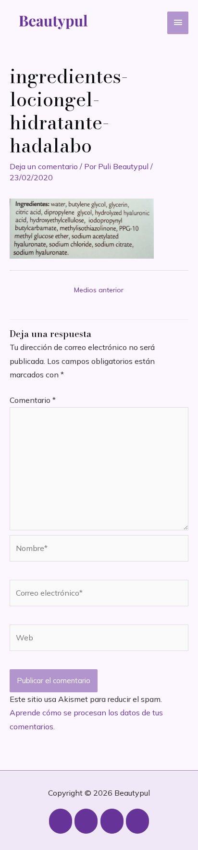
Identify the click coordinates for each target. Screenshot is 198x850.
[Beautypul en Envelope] (137, 821)
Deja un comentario (44, 166)
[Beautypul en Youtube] (86, 821)
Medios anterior (99, 290)
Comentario (33, 400)
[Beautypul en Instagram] (60, 821)
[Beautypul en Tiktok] (112, 821)
